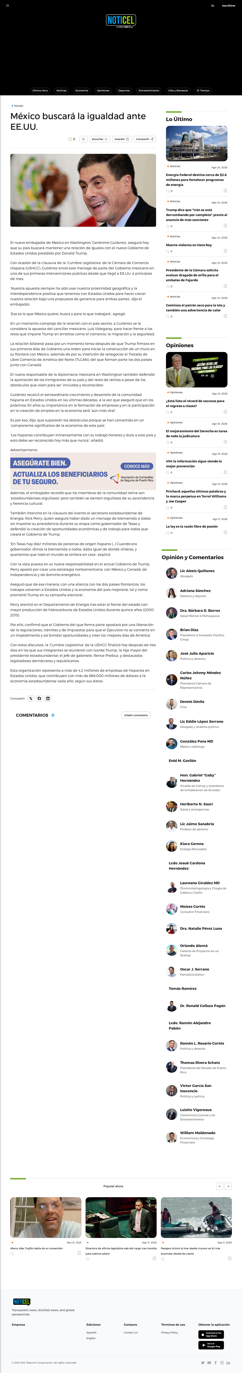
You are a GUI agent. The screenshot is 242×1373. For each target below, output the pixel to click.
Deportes (124, 90)
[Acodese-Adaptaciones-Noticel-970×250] (83, 471)
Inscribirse (228, 5)
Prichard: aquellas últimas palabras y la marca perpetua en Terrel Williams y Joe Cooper (196, 496)
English (90, 1338)
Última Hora (40, 90)
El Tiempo (203, 90)
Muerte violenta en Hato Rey (189, 245)
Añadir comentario (136, 715)
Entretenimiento (149, 90)
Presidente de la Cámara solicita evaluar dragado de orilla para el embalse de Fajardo (192, 275)
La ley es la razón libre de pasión (192, 526)
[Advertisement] (121, 56)
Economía (81, 90)
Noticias (62, 90)
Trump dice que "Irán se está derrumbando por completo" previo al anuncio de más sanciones (196, 215)
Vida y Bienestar (178, 90)
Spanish (91, 1332)
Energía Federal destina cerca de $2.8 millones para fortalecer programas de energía (196, 179)
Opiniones (103, 90)
